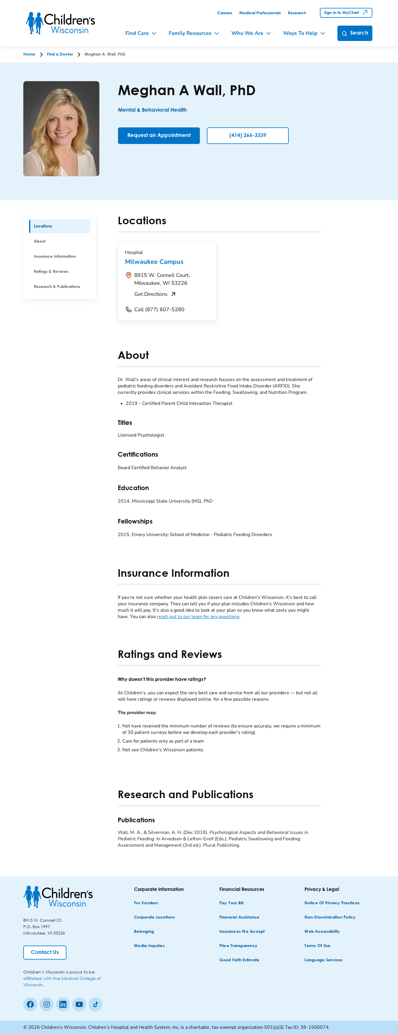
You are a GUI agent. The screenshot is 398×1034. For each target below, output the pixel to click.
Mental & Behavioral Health (152, 110)
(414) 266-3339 (247, 135)
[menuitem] (59, 226)
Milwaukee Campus (154, 261)
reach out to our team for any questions (198, 616)
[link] (224, 13)
